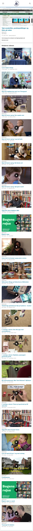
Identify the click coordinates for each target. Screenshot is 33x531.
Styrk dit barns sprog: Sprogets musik (13, 186)
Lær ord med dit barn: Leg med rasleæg (13, 453)
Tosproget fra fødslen (8, 525)
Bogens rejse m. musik (8, 501)
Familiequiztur (6, 477)
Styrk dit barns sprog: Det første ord (12, 163)
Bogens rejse (5, 234)
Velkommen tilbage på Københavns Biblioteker (15, 282)
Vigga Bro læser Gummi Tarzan (10, 429)
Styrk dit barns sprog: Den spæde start (13, 115)
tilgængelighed (12, 35)
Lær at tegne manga (7, 67)
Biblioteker (4, 32)
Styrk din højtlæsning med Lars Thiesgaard (14, 91)
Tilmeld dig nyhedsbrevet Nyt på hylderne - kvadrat (16, 305)
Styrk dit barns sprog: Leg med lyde (12, 139)
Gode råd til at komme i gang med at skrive (14, 258)
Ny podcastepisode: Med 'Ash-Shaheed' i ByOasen (16, 380)
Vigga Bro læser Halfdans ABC (10, 210)
